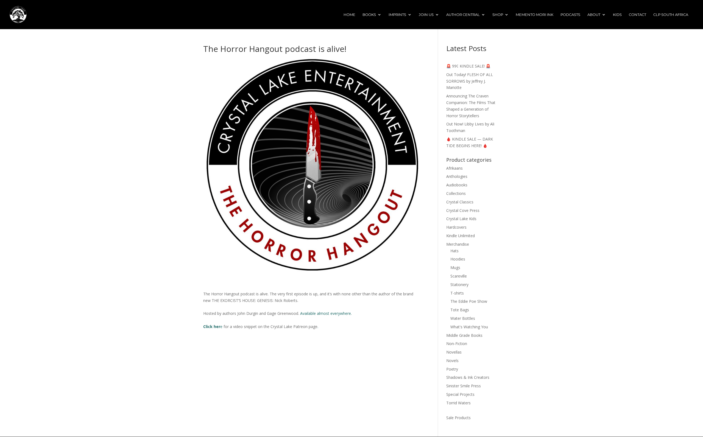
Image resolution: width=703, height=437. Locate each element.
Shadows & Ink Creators (467, 377)
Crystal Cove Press (462, 210)
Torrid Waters (458, 402)
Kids (617, 15)
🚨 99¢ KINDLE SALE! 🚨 (468, 66)
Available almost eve (318, 313)
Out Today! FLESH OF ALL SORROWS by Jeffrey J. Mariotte (469, 81)
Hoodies (457, 259)
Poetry (452, 369)
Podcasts (570, 15)
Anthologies (456, 176)
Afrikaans (454, 168)
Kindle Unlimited (460, 235)
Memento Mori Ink (534, 15)
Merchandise (457, 244)
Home (349, 15)
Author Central (463, 15)
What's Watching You (469, 326)
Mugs (455, 267)
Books (369, 15)
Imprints (397, 15)
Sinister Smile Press (463, 385)
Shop (497, 15)
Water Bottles (462, 318)
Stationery (459, 284)
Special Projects (460, 394)
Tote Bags (459, 309)
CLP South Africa (670, 15)
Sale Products (458, 417)
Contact (637, 15)
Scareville (458, 276)
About (593, 15)
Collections (456, 193)
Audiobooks (456, 184)
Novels (452, 360)
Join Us (426, 15)
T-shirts (457, 293)
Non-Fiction (456, 343)
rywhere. (344, 313)
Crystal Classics (459, 202)
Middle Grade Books (464, 335)
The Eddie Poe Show (468, 301)
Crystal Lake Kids (461, 218)
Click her (211, 326)
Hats (454, 250)
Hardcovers (456, 227)
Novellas (454, 352)
